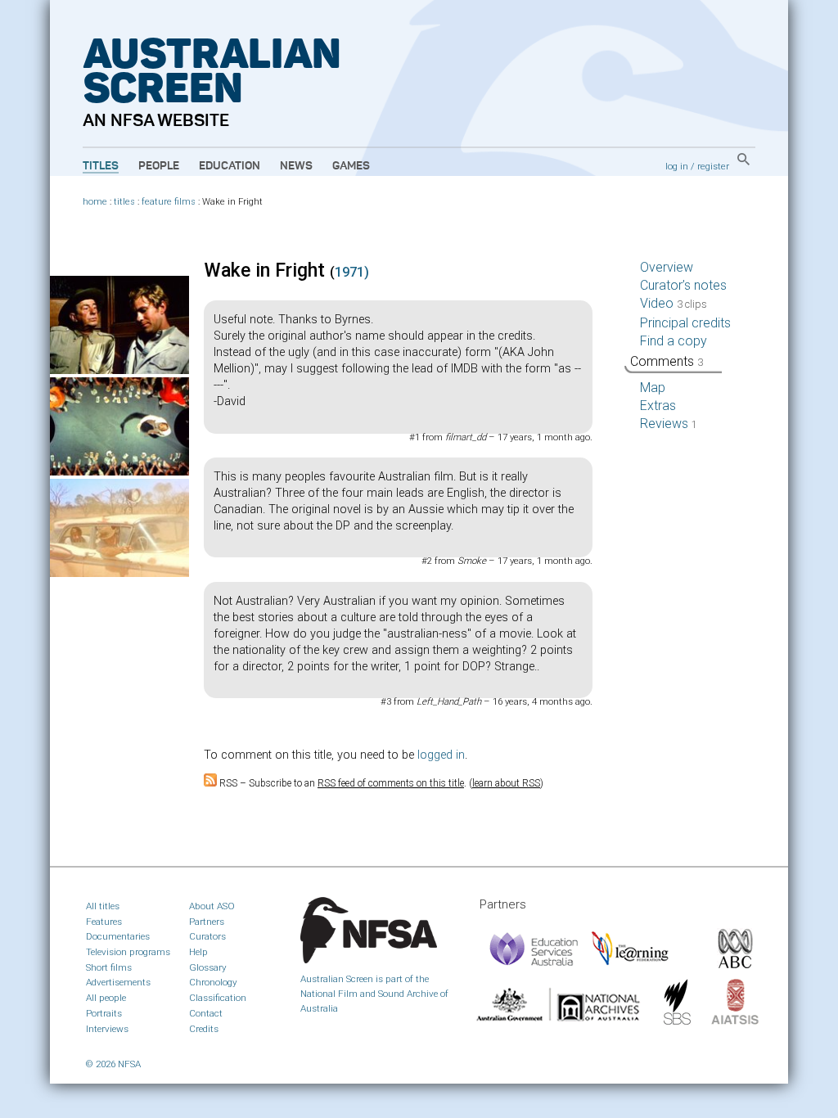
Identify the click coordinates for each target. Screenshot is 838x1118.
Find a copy (673, 341)
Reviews (668, 423)
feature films (169, 201)
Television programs (128, 952)
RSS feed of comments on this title (391, 783)
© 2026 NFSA (113, 1064)
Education (229, 166)
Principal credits (685, 323)
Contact (206, 1013)
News (296, 166)
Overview (666, 267)
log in (676, 166)
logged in (441, 755)
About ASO (212, 906)
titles (124, 201)
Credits (204, 1029)
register (713, 166)
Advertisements (118, 982)
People (158, 166)
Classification (217, 997)
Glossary (208, 967)
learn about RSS (506, 783)
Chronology (213, 982)
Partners (206, 921)
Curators (207, 936)
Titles (101, 166)
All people (106, 997)
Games (351, 166)
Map (652, 387)
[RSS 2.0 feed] (210, 783)
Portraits (104, 1013)
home (95, 201)
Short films (109, 967)
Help (198, 952)
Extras (658, 405)
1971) (352, 272)
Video (673, 303)
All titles (102, 906)
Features (104, 921)
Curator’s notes (683, 285)
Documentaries (118, 936)
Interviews (107, 1029)
